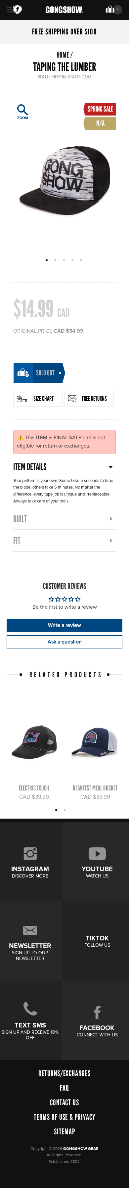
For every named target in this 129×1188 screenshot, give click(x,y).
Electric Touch (34, 788)
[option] (64, 174)
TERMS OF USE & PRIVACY (64, 1117)
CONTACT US (64, 1102)
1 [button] (47, 260)
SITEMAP (64, 1131)
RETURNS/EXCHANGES (64, 1073)
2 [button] (56, 260)
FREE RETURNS (94, 399)
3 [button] (64, 260)
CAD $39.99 (34, 797)
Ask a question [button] (65, 642)
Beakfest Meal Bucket (95, 788)
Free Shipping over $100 (64, 32)
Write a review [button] (64, 625)
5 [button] (81, 260)
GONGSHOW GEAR (81, 1148)
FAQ (64, 1088)
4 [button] (73, 260)
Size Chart (43, 399)
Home (63, 55)
